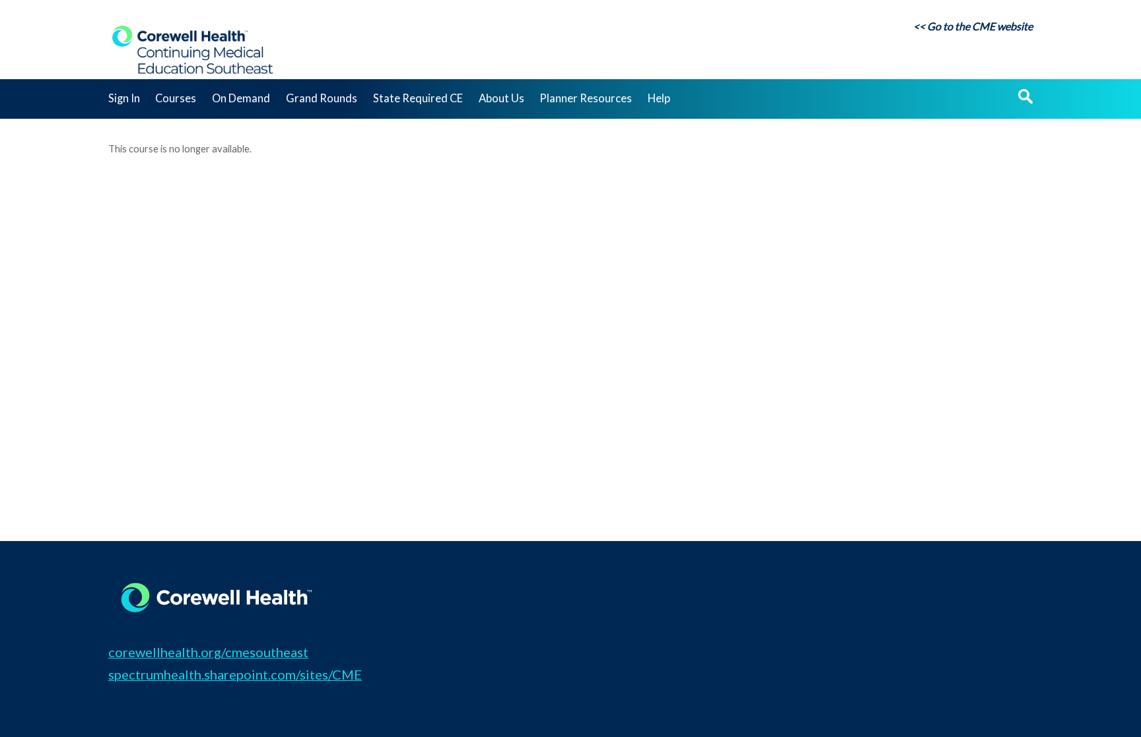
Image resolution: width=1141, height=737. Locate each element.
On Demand (241, 98)
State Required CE (418, 98)
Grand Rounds (321, 98)
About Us (501, 98)
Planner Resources (585, 98)
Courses (175, 98)
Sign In (124, 98)
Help (659, 98)
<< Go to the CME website (973, 26)
